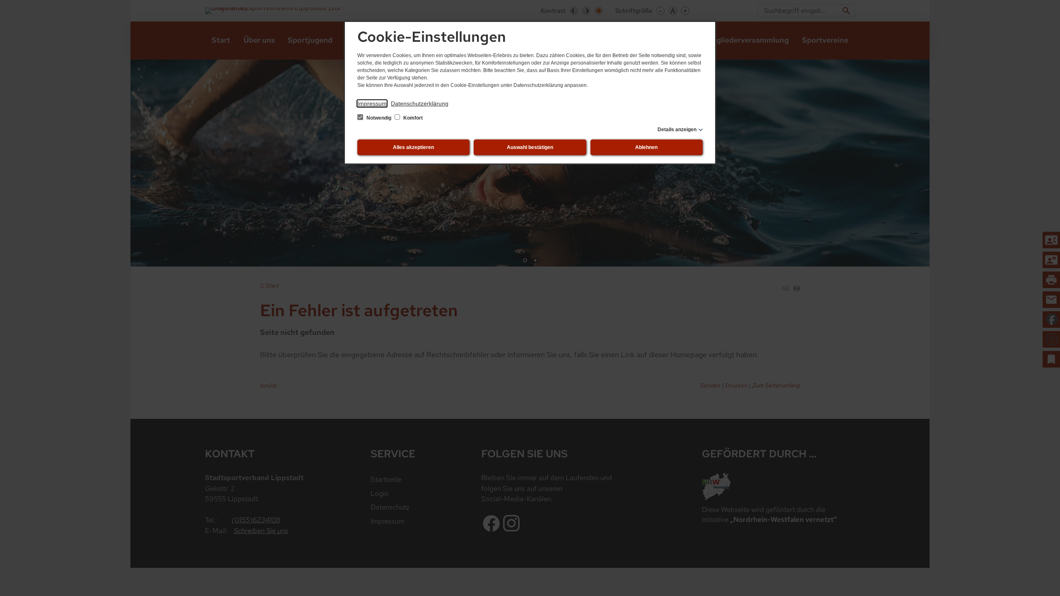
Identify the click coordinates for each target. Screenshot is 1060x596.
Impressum (372, 103)
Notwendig (379, 118)
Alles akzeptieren (413, 147)
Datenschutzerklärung (419, 103)
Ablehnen (646, 147)
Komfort (412, 118)
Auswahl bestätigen (530, 147)
